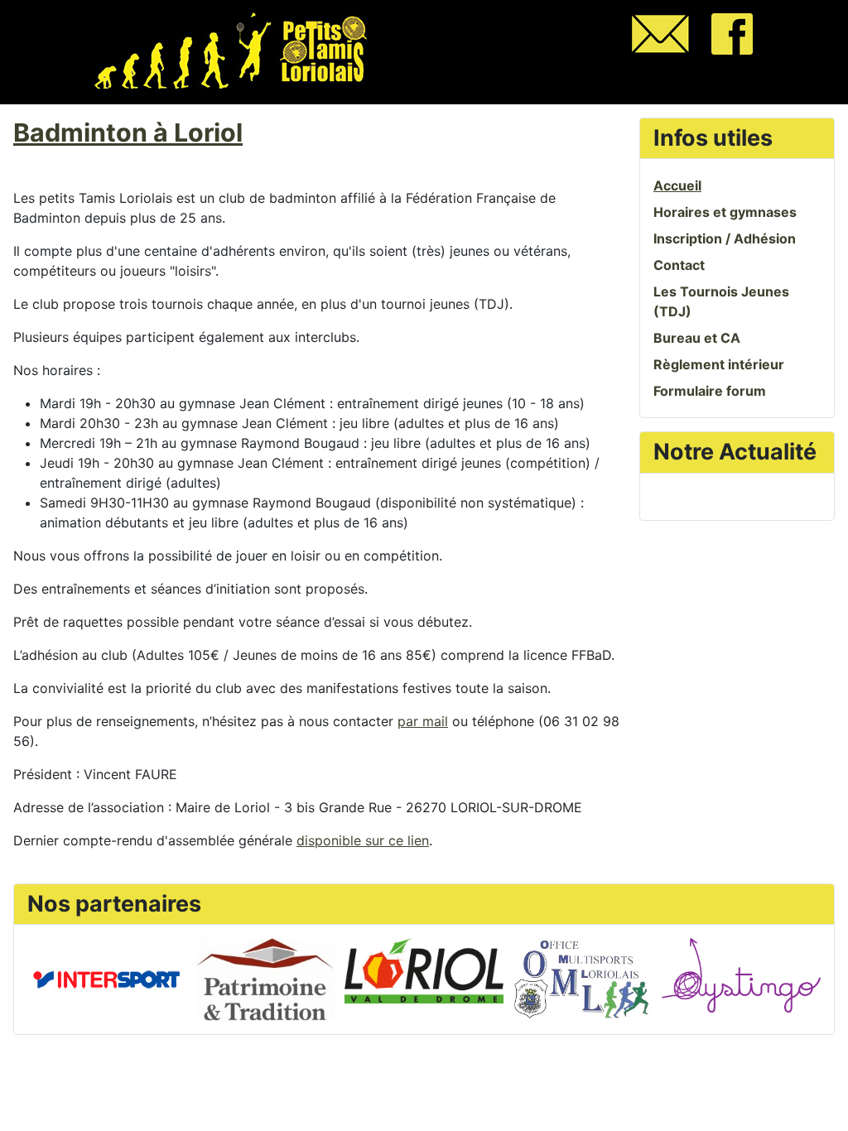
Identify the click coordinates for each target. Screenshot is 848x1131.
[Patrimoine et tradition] (265, 978)
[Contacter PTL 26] (660, 32)
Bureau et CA (696, 338)
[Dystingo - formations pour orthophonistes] (741, 973)
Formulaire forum (709, 391)
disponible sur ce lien (362, 840)
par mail (423, 721)
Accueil (677, 185)
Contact (679, 265)
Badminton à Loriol (128, 132)
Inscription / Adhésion (724, 238)
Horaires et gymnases (725, 212)
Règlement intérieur (718, 364)
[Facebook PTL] (732, 32)
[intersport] (106, 978)
